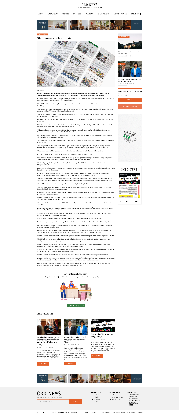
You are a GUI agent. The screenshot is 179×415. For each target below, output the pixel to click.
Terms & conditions (117, 397)
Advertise (97, 399)
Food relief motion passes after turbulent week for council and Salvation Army (48, 341)
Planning (89, 14)
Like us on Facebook (129, 107)
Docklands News (104, 412)
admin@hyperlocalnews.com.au (135, 395)
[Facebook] (37, 412)
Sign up (129, 100)
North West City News (135, 412)
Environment (103, 14)
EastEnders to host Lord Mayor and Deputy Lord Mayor (75, 339)
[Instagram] (40, 412)
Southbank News (118, 412)
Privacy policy (116, 399)
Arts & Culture (120, 14)
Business (77, 14)
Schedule (97, 397)
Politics (65, 14)
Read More (43, 364)
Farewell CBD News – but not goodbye (102, 335)
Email (119, 93)
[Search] (140, 14)
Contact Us (97, 401)
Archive (114, 394)
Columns (135, 14)
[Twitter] (43, 412)
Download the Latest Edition (130, 202)
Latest (40, 14)
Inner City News (90, 412)
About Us (96, 394)
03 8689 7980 (134, 398)
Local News (53, 14)
